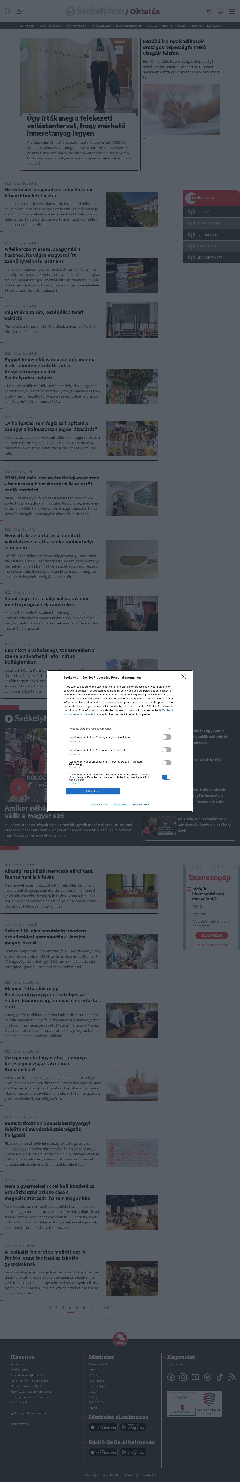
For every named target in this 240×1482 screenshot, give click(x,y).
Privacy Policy (141, 804)
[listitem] (120, 729)
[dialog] (120, 741)
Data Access (120, 804)
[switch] (166, 737)
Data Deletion (99, 804)
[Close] (184, 677)
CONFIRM (93, 791)
